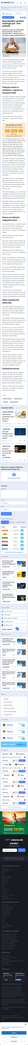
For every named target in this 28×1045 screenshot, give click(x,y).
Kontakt (19, 1017)
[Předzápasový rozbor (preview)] (21, 778)
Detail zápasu (14, 134)
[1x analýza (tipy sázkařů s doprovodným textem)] (25, 757)
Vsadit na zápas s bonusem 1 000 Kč (14, 135)
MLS (3, 887)
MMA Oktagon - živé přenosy (9, 945)
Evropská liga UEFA (7, 909)
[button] (25, 1024)
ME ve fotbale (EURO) (7, 907)
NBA (3, 885)
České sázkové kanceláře (10, 618)
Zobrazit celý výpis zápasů (14, 807)
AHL (3, 874)
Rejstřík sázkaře (7, 629)
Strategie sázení (5, 9)
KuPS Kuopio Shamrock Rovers (14, 127)
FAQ (22, 1017)
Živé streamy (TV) (6, 964)
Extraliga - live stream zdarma (9, 939)
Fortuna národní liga (7, 925)
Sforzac (10, 725)
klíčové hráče (17, 192)
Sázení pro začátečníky (8, 411)
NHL (3, 872)
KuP (7, 131)
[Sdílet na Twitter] (23, 17)
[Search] (17, 2)
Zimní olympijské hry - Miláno (9, 934)
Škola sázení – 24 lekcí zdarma (10, 957)
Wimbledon (5, 880)
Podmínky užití (8, 1015)
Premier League (6, 914)
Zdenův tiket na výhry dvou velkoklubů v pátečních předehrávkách (9, 562)
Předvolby (14, 1041)
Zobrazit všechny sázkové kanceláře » (14, 552)
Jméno (3, 500)
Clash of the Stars (6, 898)
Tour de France (6, 889)
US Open (4, 883)
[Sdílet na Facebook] (21, 17)
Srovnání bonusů (8, 621)
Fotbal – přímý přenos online (9, 936)
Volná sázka (6, 973)
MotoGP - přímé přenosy (8, 949)
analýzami (13, 100)
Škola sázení (7, 614)
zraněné (10, 203)
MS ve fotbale (5, 905)
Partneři (3, 1019)
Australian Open (6, 878)
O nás (7, 1009)
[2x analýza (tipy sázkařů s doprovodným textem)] (25, 768)
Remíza (14, 131)
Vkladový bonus (19, 973)
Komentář (3, 488)
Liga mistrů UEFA (6, 912)
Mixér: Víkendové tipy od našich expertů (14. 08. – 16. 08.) (8, 673)
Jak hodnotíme (13, 1017)
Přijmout (14, 1033)
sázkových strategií (7, 63)
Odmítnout (14, 1037)
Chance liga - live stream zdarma (10, 941)
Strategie (5, 402)
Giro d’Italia (5, 893)
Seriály (19, 7)
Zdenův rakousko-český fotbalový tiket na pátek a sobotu (8, 684)
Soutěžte (4, 744)
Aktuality (5, 7)
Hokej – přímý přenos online (9, 937)
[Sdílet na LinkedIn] (25, 17)
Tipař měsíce (13, 744)
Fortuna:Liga (5, 923)
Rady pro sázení (12, 7)
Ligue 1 (4, 922)
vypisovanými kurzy (7, 109)
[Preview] (21, 779)
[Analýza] (25, 757)
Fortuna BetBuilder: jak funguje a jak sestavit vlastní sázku (8, 573)
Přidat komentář (6, 513)
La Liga (4, 918)
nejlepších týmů (16, 274)
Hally (5, 440)
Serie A (3, 920)
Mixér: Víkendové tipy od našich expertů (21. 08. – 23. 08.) (8, 651)
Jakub (5, 460)
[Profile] (21, 3)
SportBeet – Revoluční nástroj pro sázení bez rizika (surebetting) (7, 453)
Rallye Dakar (5, 896)
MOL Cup (4, 927)
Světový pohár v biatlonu (8, 895)
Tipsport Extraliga (6, 876)
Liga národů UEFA (6, 910)
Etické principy (15, 1015)
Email (2, 506)
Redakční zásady (5, 1017)
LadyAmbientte (8, 14)
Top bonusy (5, 969)
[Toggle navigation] (25, 2)
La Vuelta (4, 891)
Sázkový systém (18, 398)
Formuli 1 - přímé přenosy (8, 947)
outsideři (4, 140)
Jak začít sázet (8, 611)
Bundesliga (4, 916)
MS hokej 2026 (5, 870)
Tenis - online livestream (8, 943)
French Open (5, 882)
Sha (21, 131)
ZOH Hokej (4, 869)
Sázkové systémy (7, 398)
